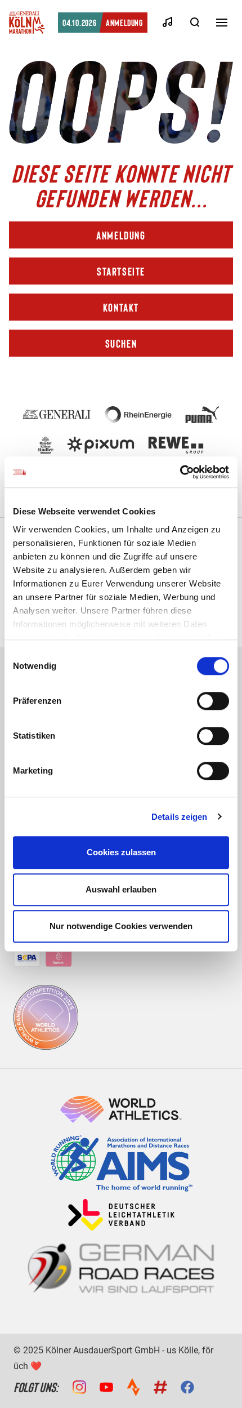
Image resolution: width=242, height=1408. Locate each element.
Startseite (121, 271)
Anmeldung (102, 22)
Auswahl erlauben (121, 889)
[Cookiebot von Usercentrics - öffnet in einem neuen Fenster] (180, 472)
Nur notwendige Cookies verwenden (121, 926)
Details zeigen (179, 816)
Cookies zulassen (121, 852)
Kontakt (121, 307)
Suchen (121, 343)
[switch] (213, 701)
